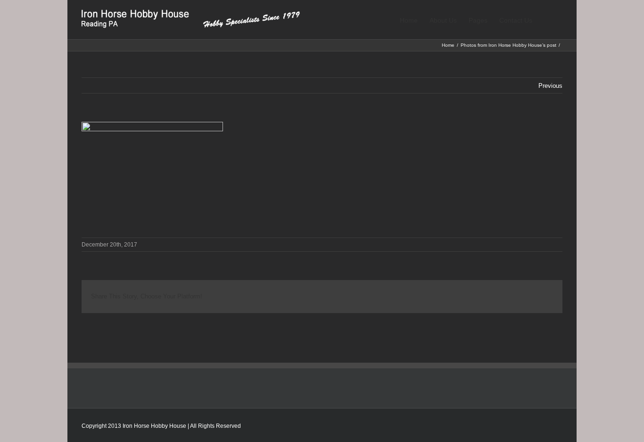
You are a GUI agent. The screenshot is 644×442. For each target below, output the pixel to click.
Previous (550, 85)
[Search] (547, 19)
